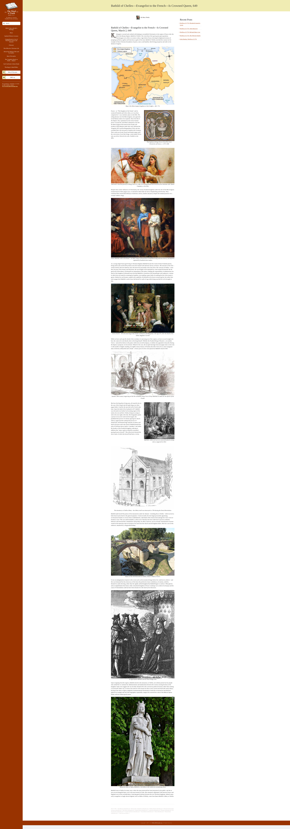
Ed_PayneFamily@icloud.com (10, 86)
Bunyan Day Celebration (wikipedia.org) (140, 808)
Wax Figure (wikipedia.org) (128, 810)
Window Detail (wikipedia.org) (156, 808)
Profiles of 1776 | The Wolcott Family (190, 35)
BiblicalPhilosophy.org (157, 822)
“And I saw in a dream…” (124, 813)
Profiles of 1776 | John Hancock (189, 28)
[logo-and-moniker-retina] (11, 3)
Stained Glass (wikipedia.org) (141, 810)
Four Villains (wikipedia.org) (147, 811)
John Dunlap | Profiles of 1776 (188, 39)
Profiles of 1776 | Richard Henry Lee (190, 32)
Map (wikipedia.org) (159, 811)
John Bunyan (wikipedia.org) (124, 808)
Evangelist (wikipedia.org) (154, 810)
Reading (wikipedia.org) (166, 810)
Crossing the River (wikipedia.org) (132, 811)
